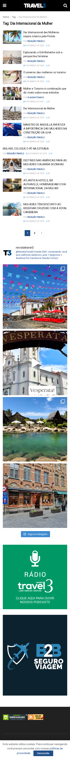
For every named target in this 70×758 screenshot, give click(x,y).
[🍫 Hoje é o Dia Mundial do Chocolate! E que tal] (35, 495)
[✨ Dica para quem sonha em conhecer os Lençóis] (35, 429)
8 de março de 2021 (34, 102)
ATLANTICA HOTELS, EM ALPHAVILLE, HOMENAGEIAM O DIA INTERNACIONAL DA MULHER (44, 184)
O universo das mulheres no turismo (44, 72)
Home (6, 17)
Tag (14, 17)
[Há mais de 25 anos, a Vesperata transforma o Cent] (35, 363)
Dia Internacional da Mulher (33, 17)
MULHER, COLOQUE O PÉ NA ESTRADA (26, 148)
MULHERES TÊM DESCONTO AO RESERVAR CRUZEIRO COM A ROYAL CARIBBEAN (45, 208)
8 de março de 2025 (34, 45)
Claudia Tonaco (35, 97)
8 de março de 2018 (34, 142)
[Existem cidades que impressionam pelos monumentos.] (35, 296)
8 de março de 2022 (34, 81)
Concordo (43, 753)
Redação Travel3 (36, 41)
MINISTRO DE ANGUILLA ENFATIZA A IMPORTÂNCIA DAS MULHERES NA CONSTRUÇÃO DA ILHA (45, 128)
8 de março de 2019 (34, 118)
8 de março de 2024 (34, 65)
